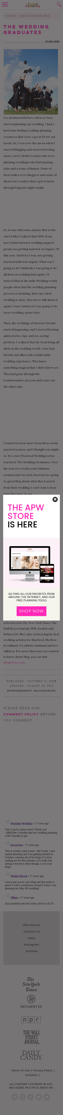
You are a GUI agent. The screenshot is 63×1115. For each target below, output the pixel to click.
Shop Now (31, 611)
